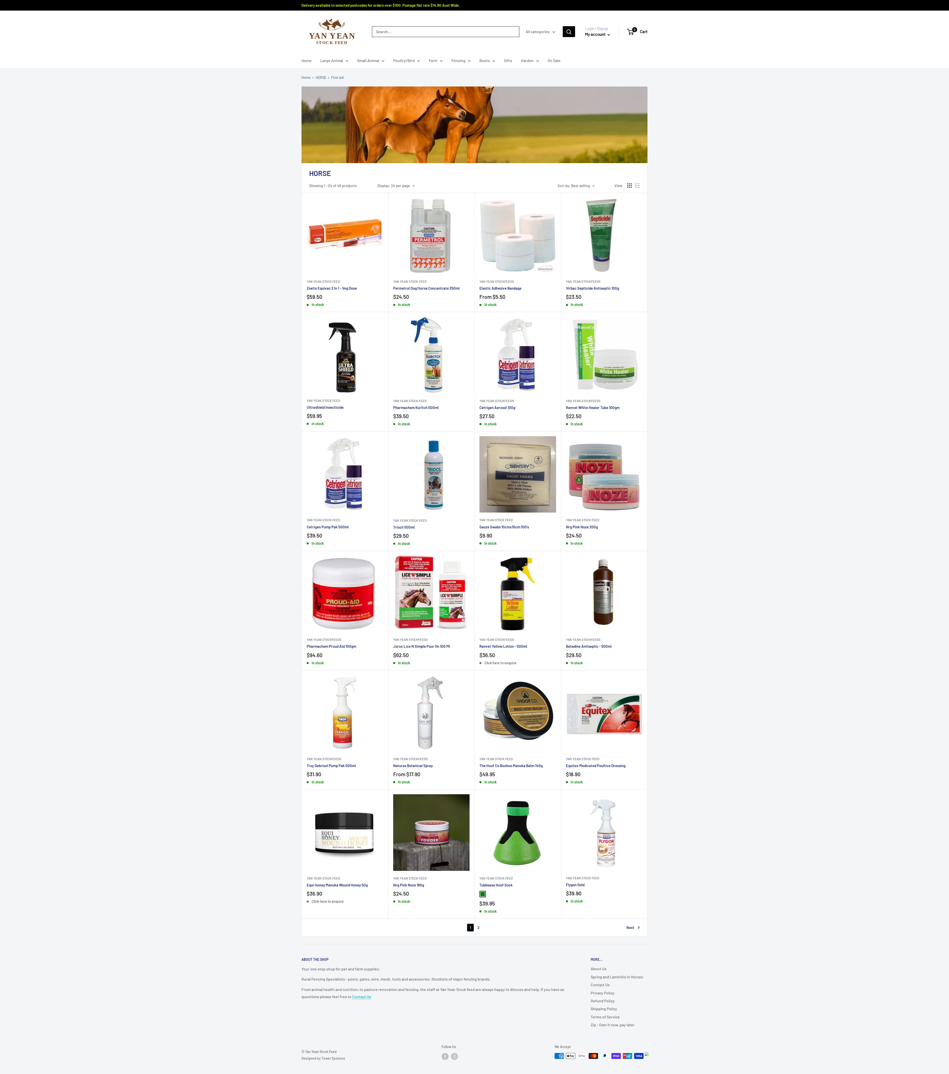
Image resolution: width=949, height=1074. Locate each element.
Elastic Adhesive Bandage (500, 288)
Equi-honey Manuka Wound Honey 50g (337, 885)
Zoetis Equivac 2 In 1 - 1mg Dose (332, 288)
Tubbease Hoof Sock (496, 885)
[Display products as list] (637, 185)
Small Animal (368, 60)
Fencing (458, 60)
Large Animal (331, 60)
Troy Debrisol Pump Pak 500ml (331, 765)
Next (630, 927)
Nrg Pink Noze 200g (582, 527)
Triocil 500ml (404, 527)
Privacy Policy (602, 992)
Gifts (508, 60)
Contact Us (361, 996)
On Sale (554, 60)
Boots (484, 60)
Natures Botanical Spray (413, 765)
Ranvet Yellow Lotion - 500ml (503, 646)
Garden (527, 60)
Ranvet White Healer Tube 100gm (593, 407)
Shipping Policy (604, 1008)
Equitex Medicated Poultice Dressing (595, 765)
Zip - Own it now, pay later (613, 1024)
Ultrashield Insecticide (325, 407)
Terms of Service (605, 1016)
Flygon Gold (575, 884)
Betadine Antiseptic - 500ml (589, 646)
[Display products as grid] (629, 185)
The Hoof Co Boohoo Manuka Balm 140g (511, 765)
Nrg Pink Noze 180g (408, 885)
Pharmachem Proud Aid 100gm (331, 646)
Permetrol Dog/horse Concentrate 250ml (426, 288)
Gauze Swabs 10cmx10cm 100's (504, 527)
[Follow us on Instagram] (454, 1056)
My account (595, 34)
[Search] (569, 31)
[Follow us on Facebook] (445, 1056)
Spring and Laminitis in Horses (617, 976)
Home (307, 60)
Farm (433, 60)
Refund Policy (603, 1000)
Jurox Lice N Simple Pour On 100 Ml (421, 646)
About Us (598, 968)
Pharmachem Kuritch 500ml (416, 407)
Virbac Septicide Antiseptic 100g (592, 288)
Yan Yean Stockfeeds (496, 281)
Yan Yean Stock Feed (323, 281)
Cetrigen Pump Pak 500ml (328, 527)
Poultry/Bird (404, 60)
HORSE (321, 77)
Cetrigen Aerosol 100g (497, 407)
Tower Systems (333, 1058)
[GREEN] (482, 894)
